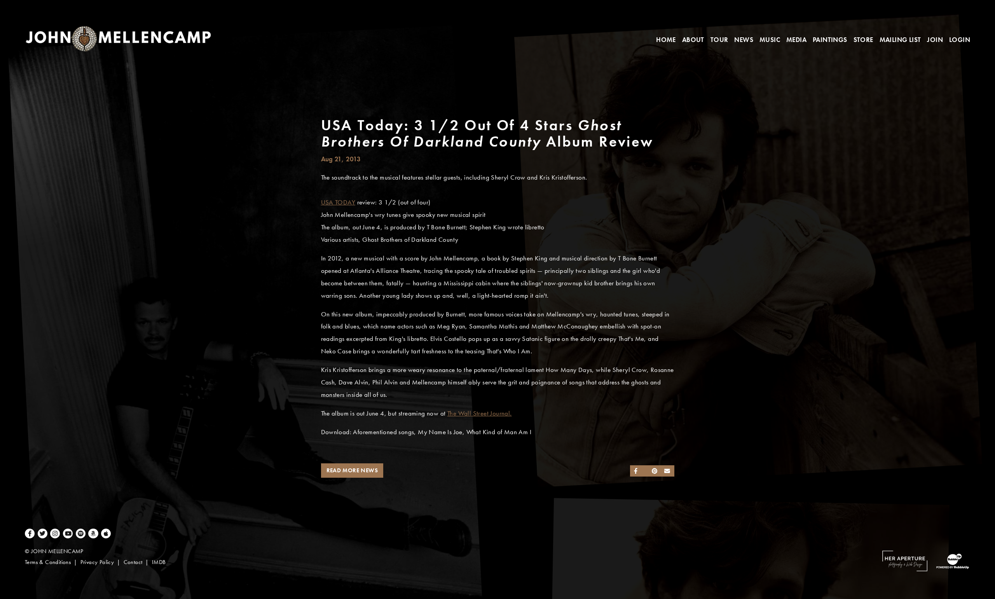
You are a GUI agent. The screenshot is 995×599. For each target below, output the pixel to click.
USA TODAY (338, 202)
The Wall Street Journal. (479, 413)
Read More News (352, 470)
